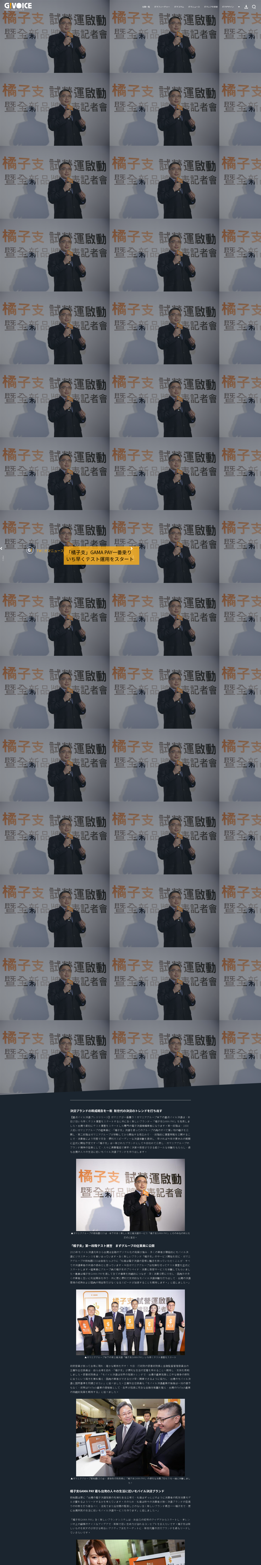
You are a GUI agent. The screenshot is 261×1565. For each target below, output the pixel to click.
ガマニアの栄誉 (211, 6)
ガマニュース (194, 6)
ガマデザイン (228, 6)
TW (39, 550)
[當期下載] (246, 6)
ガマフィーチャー (162, 6)
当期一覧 (146, 6)
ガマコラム (179, 6)
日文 (239, 6)
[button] (253, 6)
